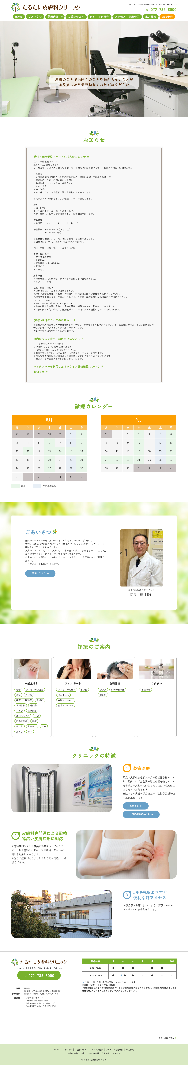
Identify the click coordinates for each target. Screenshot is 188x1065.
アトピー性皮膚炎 (34, 689)
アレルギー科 (73, 683)
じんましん (63, 694)
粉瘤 (34, 720)
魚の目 (19, 731)
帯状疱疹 (32, 710)
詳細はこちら (38, 573)
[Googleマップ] (129, 1015)
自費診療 (114, 683)
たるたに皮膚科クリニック (95, 1060)
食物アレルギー (65, 705)
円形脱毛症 (21, 720)
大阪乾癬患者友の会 (140, 814)
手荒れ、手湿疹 (24, 699)
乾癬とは (134, 805)
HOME (45, 7)
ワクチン (156, 683)
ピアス (103, 689)
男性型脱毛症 (117, 689)
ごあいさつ (35, 16)
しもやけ (32, 726)
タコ (30, 731)
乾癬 (18, 689)
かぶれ (29, 694)
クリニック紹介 (99, 16)
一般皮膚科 (31, 683)
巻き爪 (103, 694)
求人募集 (150, 16)
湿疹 (18, 694)
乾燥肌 (40, 699)
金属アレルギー (65, 699)
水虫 (44, 726)
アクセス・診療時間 (127, 16)
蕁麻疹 (33, 705)
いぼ (36, 715)
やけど (19, 726)
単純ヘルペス (22, 715)
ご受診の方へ (76, 16)
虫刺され (20, 705)
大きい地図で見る (166, 1038)
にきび (19, 710)
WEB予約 (167, 16)
